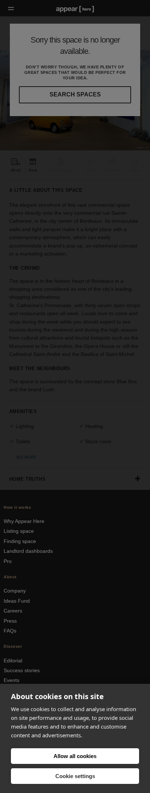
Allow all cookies (75, 756)
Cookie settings (75, 776)
